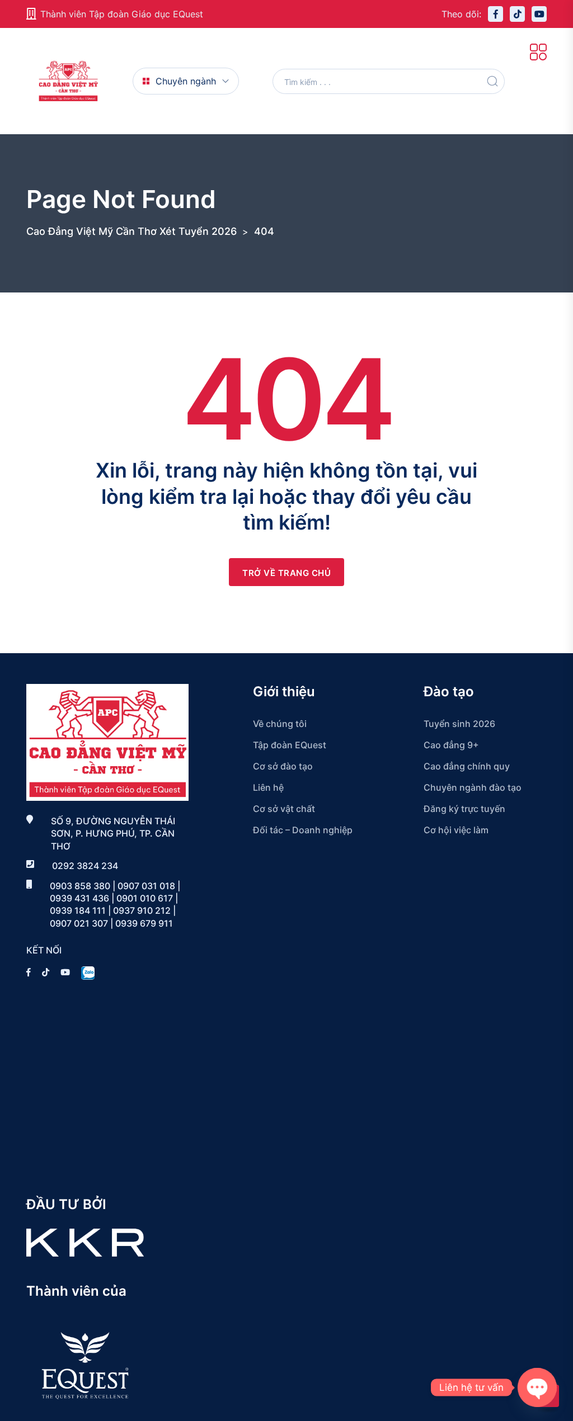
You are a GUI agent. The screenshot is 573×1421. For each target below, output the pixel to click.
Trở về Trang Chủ (286, 573)
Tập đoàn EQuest (289, 744)
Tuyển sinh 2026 (459, 723)
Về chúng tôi (280, 723)
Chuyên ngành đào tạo (473, 787)
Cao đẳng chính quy (467, 766)
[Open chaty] (537, 1387)
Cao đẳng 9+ (451, 744)
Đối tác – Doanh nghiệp (303, 829)
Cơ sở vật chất (284, 808)
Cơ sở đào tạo (283, 766)
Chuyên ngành (186, 81)
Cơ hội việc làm (456, 829)
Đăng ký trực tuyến (464, 808)
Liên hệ (268, 787)
